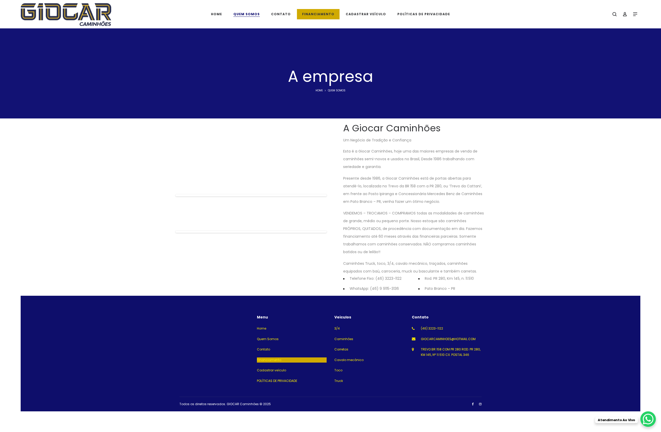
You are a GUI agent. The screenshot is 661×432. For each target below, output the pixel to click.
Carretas (341, 349)
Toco (338, 370)
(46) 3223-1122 (432, 328)
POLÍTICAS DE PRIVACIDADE (277, 381)
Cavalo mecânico (349, 360)
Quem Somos (268, 339)
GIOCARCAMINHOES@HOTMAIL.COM (448, 339)
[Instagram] (480, 404)
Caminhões (343, 339)
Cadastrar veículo (271, 370)
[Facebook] (473, 404)
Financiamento (269, 360)
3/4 (337, 328)
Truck (338, 381)
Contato (263, 349)
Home (319, 90)
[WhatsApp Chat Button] (648, 419)
